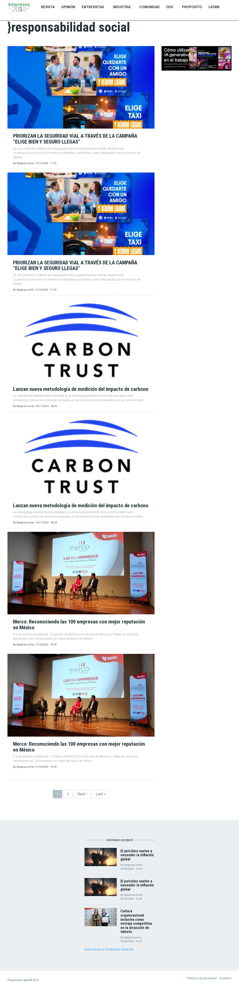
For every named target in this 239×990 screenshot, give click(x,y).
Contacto (225, 978)
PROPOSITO (192, 7)
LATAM (213, 7)
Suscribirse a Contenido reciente (109, 949)
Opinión (68, 7)
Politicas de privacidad (202, 978)
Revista (48, 7)
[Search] (35, 15)
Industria (121, 7)
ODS (169, 7)
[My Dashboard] (30, 15)
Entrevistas (93, 7)
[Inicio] (19, 7)
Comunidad (149, 7)
